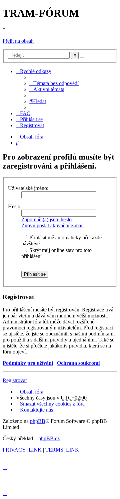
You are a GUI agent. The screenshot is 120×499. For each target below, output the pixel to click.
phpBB (37, 421)
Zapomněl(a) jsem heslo (46, 219)
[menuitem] (54, 83)
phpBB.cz (49, 438)
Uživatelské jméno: (28, 188)
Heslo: (15, 206)
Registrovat (15, 380)
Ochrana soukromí (78, 363)
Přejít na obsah (18, 41)
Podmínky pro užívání (28, 363)
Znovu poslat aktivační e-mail (52, 225)
